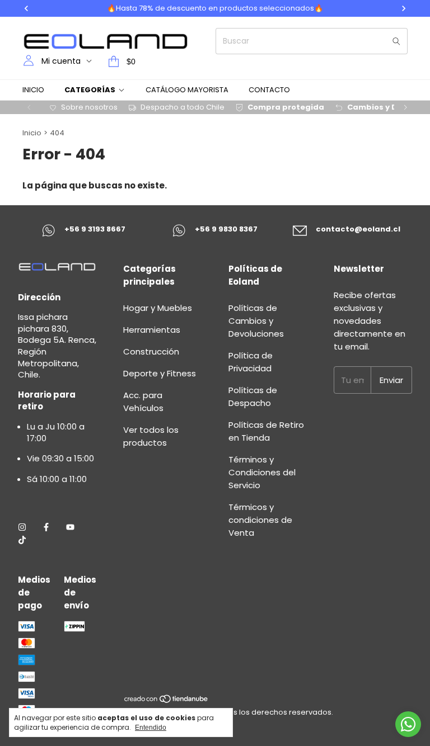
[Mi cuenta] (28, 61)
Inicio (33, 89)
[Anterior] (29, 107)
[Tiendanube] (166, 701)
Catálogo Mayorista (187, 89)
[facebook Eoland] (46, 527)
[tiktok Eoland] (22, 539)
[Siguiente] (405, 107)
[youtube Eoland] (70, 527)
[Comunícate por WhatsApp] (408, 724)
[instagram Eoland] (22, 527)
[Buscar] (396, 41)
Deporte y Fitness (159, 373)
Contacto (269, 89)
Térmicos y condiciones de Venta (260, 520)
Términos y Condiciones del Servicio (262, 472)
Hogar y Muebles (157, 308)
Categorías (89, 89)
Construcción (151, 351)
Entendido (150, 727)
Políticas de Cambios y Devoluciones (256, 320)
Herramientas (151, 330)
